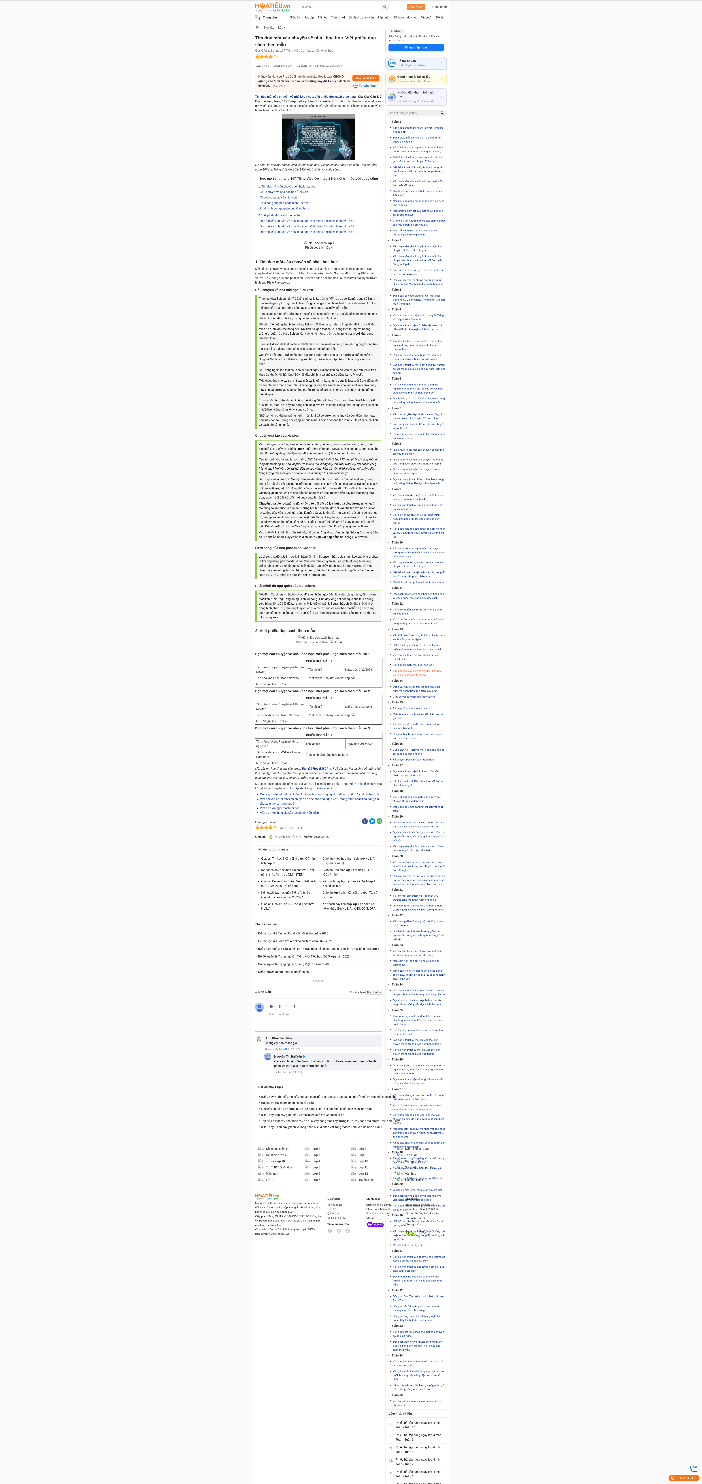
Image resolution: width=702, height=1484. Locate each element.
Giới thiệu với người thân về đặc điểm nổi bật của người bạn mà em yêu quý (419, 222)
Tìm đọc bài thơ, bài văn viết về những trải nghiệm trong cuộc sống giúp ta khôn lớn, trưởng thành (417, 345)
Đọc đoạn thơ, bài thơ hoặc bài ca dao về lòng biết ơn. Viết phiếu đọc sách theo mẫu (417, 1002)
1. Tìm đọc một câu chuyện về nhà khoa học (286, 186)
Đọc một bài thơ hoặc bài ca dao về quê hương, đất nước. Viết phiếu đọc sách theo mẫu (417, 1280)
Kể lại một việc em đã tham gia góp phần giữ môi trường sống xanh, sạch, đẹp (419, 1387)
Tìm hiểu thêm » (279, 86)
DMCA (370, 1217)
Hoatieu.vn (257, 27)
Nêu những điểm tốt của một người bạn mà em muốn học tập (418, 212)
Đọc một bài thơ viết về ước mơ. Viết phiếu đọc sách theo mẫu (417, 735)
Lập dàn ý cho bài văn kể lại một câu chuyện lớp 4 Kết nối (418, 426)
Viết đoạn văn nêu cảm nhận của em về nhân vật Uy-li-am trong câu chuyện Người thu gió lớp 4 (419, 532)
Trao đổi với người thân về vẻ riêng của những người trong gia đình (415, 232)
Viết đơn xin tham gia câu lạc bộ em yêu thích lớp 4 (416, 656)
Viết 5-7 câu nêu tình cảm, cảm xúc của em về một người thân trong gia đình (418, 1106)
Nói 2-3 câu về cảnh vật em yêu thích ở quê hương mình (418, 1223)
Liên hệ (331, 1209)
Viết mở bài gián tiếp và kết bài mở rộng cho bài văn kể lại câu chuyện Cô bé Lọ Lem (418, 416)
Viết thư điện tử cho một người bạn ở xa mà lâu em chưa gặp (418, 1363)
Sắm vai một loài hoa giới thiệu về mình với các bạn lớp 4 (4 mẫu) (418, 272)
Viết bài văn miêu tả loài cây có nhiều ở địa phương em (417, 1402)
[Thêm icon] (271, 1006)
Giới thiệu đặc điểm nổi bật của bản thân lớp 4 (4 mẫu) (418, 193)
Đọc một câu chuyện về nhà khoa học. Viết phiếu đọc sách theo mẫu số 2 (307, 226)
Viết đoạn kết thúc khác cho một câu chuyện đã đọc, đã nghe (418, 1333)
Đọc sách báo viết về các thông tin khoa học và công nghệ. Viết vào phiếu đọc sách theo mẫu (320, 794)
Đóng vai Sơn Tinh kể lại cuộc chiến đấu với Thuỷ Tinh (418, 1298)
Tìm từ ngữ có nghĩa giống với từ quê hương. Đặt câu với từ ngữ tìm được (419, 1160)
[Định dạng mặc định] (294, 1006)
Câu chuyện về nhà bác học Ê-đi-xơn (284, 192)
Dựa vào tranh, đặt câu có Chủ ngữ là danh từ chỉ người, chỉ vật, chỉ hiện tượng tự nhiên (418, 907)
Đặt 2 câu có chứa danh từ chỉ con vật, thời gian (418, 808)
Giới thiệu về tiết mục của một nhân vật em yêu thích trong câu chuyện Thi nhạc (418, 159)
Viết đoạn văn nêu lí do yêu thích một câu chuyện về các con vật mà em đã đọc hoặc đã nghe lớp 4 (417, 260)
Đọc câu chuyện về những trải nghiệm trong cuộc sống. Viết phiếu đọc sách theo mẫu (418, 481)
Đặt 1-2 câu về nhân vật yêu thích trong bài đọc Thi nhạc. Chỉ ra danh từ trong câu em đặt (418, 171)
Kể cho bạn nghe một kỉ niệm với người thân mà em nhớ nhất (418, 1031)
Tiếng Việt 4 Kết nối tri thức (358, 783)
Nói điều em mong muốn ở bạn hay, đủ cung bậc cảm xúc (418, 202)
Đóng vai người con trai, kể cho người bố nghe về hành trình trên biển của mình (416, 688)
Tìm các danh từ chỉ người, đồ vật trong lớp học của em (418, 129)
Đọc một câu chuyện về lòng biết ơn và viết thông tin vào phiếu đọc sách (418, 1081)
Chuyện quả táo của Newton (278, 197)
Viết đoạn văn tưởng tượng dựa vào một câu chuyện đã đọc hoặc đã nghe (418, 564)
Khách (398, 31)
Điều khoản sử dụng (378, 1204)
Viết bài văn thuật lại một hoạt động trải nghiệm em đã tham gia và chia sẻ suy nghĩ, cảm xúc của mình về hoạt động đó (418, 388)
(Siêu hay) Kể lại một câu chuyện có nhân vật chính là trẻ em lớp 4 (419, 471)
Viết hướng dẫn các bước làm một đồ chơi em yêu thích (417, 611)
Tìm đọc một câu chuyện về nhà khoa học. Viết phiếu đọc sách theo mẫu (305, 96)
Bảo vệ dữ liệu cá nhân (379, 1213)
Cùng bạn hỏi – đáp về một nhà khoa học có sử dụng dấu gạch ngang (418, 751)
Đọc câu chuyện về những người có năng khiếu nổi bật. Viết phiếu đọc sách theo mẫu (418, 281)
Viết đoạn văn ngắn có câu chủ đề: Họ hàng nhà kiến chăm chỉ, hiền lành (418, 1097)
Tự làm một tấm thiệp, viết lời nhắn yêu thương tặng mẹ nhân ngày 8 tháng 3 (415, 897)
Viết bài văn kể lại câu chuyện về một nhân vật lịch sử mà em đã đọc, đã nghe (417, 952)
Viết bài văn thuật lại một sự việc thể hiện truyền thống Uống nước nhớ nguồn (416, 1051)
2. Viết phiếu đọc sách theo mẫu (279, 215)
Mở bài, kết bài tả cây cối (407, 1245)
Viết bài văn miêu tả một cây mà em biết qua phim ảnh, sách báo (418, 1268)
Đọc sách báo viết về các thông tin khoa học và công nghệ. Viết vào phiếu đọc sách (418, 595)
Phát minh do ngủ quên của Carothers (284, 208)
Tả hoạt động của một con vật (410, 708)
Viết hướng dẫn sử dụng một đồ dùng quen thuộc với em (418, 923)
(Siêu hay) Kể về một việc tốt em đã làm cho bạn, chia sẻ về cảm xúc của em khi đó (418, 824)
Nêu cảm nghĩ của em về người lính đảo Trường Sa (416, 962)
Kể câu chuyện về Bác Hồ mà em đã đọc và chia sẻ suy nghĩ (418, 783)
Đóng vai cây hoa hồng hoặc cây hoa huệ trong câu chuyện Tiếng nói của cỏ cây (417, 356)
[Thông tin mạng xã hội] (375, 1228)
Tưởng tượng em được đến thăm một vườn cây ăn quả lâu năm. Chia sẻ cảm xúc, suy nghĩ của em (418, 1020)
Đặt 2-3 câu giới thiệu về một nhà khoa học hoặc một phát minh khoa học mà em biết (418, 647)
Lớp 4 (282, 27)
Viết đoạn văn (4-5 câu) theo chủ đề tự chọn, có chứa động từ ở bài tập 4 (419, 497)
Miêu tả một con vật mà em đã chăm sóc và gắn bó (418, 716)
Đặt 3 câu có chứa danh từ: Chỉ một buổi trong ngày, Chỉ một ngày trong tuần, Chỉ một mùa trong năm (419, 299)
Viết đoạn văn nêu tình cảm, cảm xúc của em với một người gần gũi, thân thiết (419, 848)
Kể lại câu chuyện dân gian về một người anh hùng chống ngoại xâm (419, 1144)
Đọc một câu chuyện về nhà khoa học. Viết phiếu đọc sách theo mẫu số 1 (307, 220)
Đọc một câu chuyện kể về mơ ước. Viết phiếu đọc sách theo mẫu (416, 773)
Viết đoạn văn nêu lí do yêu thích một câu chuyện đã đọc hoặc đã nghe (417, 248)
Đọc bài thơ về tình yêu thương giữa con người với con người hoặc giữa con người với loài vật (419, 935)
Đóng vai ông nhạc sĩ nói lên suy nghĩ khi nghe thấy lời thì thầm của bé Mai (416, 1318)
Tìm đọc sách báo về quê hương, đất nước (418, 1178)
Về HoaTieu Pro (336, 1217)
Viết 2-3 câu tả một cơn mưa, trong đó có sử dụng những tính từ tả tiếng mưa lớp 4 (418, 621)
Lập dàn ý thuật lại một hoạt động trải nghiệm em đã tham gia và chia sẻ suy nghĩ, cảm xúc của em (419, 368)
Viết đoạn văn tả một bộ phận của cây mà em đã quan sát (419, 1207)
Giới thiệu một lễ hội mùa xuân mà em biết (417, 1189)
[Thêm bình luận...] (324, 1016)
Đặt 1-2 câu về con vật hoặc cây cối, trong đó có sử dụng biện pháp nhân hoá (419, 574)
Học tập (269, 27)
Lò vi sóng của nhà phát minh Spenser (285, 203)
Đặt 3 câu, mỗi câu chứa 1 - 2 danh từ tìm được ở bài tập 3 (417, 139)
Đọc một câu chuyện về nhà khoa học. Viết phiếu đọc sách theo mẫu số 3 (307, 231)
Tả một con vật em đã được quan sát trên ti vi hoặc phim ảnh (418, 726)
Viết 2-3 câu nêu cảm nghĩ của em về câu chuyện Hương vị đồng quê (417, 798)
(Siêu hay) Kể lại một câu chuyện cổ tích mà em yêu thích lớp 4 (418, 451)
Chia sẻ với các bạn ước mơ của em (414, 696)
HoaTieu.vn (271, 1196)
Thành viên (416, 7)
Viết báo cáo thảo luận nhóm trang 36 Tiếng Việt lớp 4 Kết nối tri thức (418, 317)
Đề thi (440, 17)
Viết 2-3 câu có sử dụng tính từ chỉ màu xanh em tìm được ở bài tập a (419, 637)
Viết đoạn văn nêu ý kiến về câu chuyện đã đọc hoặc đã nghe (418, 183)
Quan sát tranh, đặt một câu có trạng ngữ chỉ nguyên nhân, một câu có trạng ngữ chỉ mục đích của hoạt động (419, 1069)
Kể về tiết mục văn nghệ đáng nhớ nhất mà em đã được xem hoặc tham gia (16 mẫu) (418, 149)
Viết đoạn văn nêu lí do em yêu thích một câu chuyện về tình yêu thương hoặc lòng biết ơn (419, 992)
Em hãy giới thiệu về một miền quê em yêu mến (417, 1170)
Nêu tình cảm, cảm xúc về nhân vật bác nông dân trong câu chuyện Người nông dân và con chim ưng (419, 1132)
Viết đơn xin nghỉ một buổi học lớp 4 (414, 664)
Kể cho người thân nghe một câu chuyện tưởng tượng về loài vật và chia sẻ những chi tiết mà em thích (419, 552)
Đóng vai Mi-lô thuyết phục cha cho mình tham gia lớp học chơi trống (416, 1308)
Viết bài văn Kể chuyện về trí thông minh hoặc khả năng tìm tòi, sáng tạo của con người (416, 518)
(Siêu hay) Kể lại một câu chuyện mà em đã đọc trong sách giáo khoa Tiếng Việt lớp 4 (418, 461)
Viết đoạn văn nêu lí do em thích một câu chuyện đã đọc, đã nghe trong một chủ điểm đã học (418, 1118)
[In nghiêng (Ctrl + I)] (286, 1006)
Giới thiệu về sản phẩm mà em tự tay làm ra (418, 582)
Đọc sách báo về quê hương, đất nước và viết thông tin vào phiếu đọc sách (417, 1197)
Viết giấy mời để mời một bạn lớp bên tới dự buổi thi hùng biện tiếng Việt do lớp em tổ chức (418, 1375)
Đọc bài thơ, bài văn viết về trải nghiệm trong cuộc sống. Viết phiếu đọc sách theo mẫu (419, 400)
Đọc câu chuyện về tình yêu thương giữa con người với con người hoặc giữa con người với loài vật (419, 836)
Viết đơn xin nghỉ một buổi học (279, 808)
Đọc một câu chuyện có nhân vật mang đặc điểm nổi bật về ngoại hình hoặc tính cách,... (418, 327)
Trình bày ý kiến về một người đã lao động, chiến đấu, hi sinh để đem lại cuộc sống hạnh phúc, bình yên (419, 974)
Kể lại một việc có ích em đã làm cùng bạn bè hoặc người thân (419, 435)
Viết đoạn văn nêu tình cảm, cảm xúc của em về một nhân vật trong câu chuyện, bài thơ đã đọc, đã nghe (419, 866)
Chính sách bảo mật (378, 1209)
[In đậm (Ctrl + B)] (279, 1006)
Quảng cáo (333, 1213)
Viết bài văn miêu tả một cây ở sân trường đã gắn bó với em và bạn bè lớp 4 (419, 1258)
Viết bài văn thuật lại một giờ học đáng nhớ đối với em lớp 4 (418, 506)
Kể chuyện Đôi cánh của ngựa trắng (414, 759)
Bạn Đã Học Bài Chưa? (318, 768)
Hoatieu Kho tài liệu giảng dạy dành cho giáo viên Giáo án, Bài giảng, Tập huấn (272, 7)
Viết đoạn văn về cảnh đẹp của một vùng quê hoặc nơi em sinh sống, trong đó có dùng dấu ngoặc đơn (419, 1235)
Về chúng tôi (334, 1204)
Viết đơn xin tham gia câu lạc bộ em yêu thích (289, 812)
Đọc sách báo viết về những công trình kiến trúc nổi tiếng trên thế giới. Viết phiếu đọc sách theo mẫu (418, 1345)
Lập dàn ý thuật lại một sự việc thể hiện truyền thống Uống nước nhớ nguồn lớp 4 (417, 1041)
